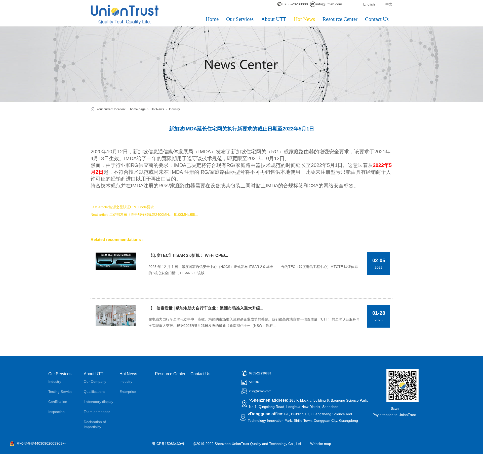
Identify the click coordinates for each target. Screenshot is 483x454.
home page (138, 109)
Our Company (95, 381)
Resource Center (340, 19)
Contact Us (377, 19)
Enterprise (127, 392)
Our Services (240, 19)
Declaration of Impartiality (95, 424)
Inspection (56, 412)
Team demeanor (97, 412)
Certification (57, 402)
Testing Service (60, 392)
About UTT (273, 19)
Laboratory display (98, 402)
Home (212, 19)
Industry (174, 109)
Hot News (304, 19)
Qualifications (94, 392)
